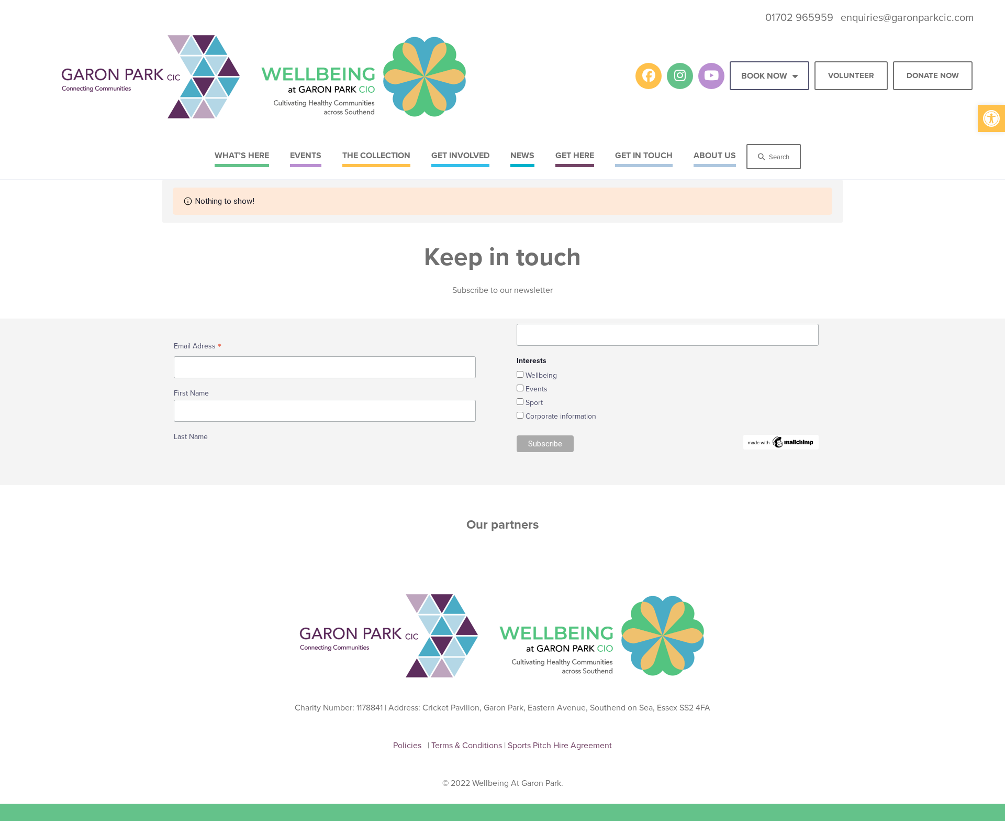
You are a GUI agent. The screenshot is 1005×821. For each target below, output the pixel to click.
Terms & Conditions (467, 745)
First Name (191, 393)
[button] (991, 118)
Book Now (764, 76)
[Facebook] (648, 76)
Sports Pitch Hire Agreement (560, 745)
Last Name (191, 436)
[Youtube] (711, 76)
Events (537, 389)
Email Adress (197, 347)
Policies (409, 745)
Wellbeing (541, 375)
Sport (534, 402)
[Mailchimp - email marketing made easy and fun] (781, 441)
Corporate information (561, 416)
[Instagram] (680, 76)
